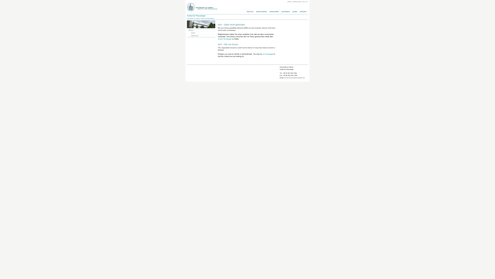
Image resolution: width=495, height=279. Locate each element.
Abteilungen (261, 11)
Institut (250, 11)
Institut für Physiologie (196, 16)
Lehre (294, 11)
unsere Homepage (224, 39)
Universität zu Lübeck (193, 18)
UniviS (289, 1)
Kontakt (303, 11)
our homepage (268, 54)
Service (191, 30)
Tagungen (285, 11)
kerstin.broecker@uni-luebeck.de (294, 78)
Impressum (297, 1)
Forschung (274, 11)
